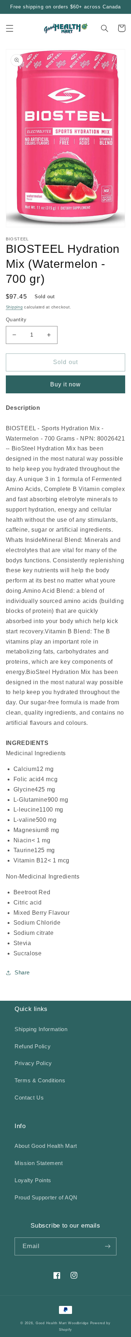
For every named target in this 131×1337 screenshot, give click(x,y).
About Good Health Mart (46, 1146)
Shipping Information (41, 1029)
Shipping (14, 307)
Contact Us (29, 1098)
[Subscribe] (107, 1246)
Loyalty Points (33, 1180)
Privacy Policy (33, 1063)
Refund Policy (33, 1046)
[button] (9, 28)
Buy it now (65, 384)
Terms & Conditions (40, 1080)
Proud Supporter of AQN (46, 1198)
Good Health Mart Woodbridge (62, 1323)
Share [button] (22, 972)
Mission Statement (39, 1163)
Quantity (16, 319)
